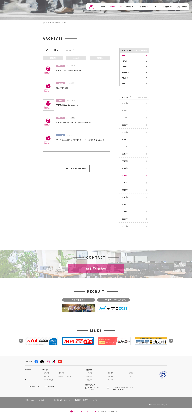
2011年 (125, 212)
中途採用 (61, 373)
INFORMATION (116, 7)
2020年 (125, 146)
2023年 (125, 125)
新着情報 (28, 369)
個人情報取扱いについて (61, 400)
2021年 (125, 139)
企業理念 (89, 376)
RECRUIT (126, 83)
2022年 (125, 132)
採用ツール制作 (48, 380)
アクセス (110, 380)
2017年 (125, 168)
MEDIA (125, 78)
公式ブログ (36, 386)
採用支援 (46, 376)
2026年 (53, 58)
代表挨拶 (89, 373)
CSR (130, 376)
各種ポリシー (43, 400)
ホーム (102, 7)
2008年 (125, 226)
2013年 (125, 197)
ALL (123, 56)
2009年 (125, 219)
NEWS (124, 61)
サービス (129, 7)
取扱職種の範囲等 (81, 400)
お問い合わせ (182, 7)
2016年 (125, 175)
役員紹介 (89, 380)
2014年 (125, 190)
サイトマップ (97, 400)
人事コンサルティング (65, 376)
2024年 (100, 58)
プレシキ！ (95, 388)
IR (156, 7)
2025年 (76, 58)
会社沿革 (110, 376)
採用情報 (166, 7)
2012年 (125, 204)
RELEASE (126, 67)
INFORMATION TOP (76, 168)
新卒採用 (46, 373)
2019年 (125, 154)
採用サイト (52, 386)
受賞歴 (131, 373)
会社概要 (110, 373)
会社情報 (143, 7)
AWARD (125, 72)
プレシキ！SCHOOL (121, 388)
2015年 (125, 183)
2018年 (125, 161)
